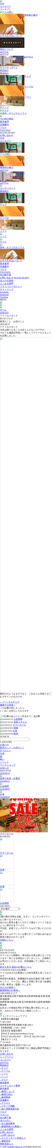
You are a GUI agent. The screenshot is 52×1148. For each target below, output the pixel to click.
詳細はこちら (6, 940)
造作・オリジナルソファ (14, 113)
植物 (16, 728)
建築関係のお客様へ (10, 990)
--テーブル (5, 1071)
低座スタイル (20, 722)
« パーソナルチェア (9, 702)
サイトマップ (6, 289)
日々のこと (5, 750)
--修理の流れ (6, 1094)
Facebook (4, 292)
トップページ (6, 1057)
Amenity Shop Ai (14, 1147)
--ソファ (4, 1074)
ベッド (5, 107)
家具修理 (4, 121)
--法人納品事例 (7, 1123)
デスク (5, 110)
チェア (27, 76)
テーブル (28, 86)
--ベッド (4, 1077)
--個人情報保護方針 (9, 1109)
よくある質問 (6, 283)
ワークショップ (8, 765)
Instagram (4, 294)
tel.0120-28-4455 (21, 278)
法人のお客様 (6, 280)
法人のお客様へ (8, 987)
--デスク (4, 1080)
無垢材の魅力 (31, 15)
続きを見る (5, 967)
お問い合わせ (6, 135)
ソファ (27, 97)
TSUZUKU (5, 130)
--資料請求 (5, 1141)
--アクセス (5, 1103)
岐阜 (16, 734)
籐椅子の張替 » (7, 705)
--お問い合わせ (7, 1135)
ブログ (3, 127)
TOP (2, 3)
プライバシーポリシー (11, 286)
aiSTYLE (4, 52)
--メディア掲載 (7, 1106)
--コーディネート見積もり (13, 1138)
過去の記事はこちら (22, 967)
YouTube (4, 297)
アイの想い (7, 12)
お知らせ (4, 745)
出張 (15, 731)
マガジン (4, 1115)
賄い (2, 759)
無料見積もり (6, 1144)
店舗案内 (4, 124)
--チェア (4, 1068)
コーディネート (10, 67)
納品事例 (4, 1083)
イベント (4, 762)
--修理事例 (5, 1097)
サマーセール (19, 725)
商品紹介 (4, 70)
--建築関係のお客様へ (10, 1126)
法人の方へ (5, 1120)
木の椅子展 (5, 275)
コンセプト (5, 6)
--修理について (7, 1091)
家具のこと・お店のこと (12, 747)
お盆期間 (18, 719)
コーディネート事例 (10, 1085)
